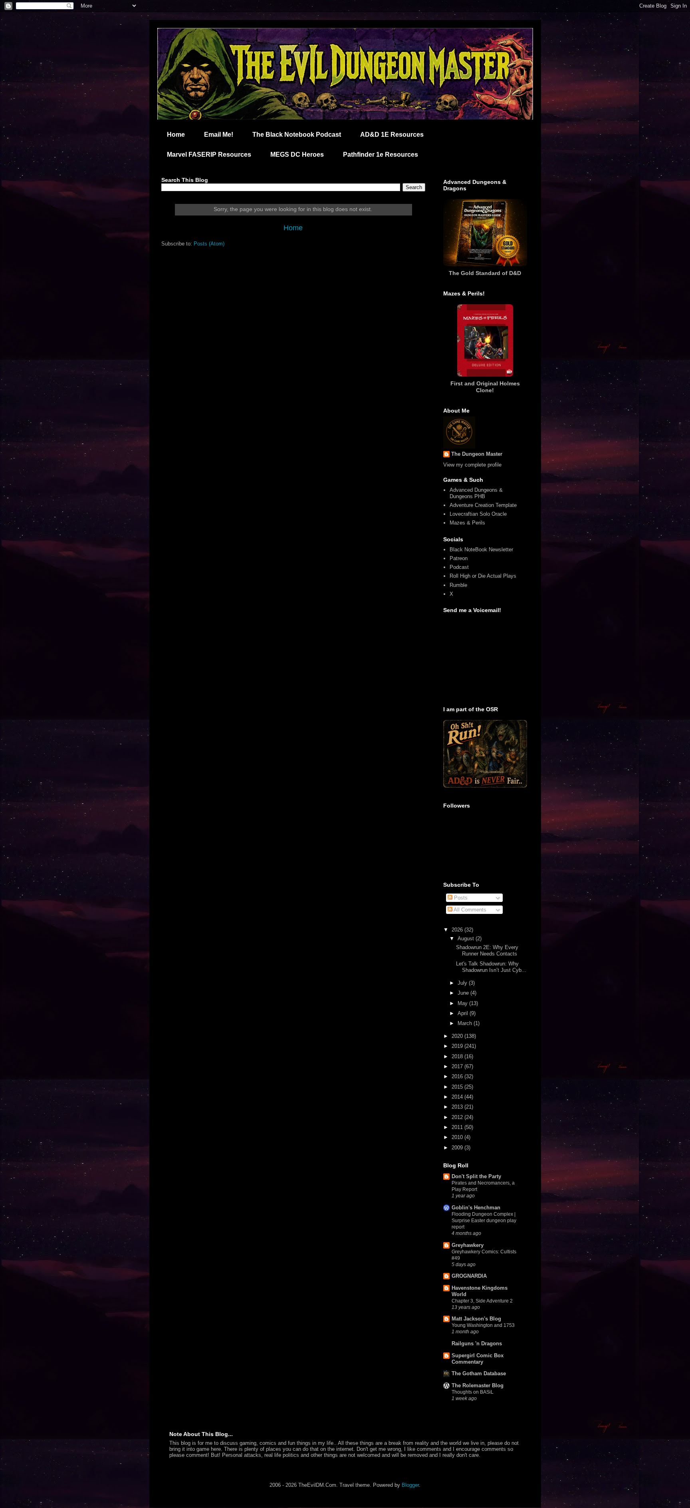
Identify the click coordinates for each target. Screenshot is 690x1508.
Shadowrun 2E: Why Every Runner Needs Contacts (487, 950)
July (463, 983)
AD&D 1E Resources (392, 134)
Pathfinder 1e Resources (380, 154)
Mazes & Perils (467, 523)
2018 (458, 1056)
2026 (458, 930)
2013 (458, 1107)
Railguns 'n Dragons (477, 1343)
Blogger (410, 1485)
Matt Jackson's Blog (476, 1319)
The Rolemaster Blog (478, 1385)
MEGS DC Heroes (297, 154)
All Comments (469, 910)
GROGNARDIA (469, 1276)
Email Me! (218, 134)
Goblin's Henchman (476, 1208)
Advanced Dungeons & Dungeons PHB (476, 493)
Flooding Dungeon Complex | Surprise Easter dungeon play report (484, 1220)
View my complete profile (472, 465)
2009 (458, 1148)
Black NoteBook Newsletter (481, 550)
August (467, 939)
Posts (460, 898)
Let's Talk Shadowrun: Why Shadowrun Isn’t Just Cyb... (491, 967)
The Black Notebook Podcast (296, 134)
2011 (458, 1127)
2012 (458, 1117)
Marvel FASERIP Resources (209, 154)
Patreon (459, 558)
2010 (458, 1137)
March (466, 1023)
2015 (458, 1087)
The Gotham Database (479, 1373)
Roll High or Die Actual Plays (483, 576)
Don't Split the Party (476, 1176)
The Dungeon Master (476, 454)
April (464, 1013)
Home (176, 134)
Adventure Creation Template (483, 505)
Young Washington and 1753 (483, 1325)
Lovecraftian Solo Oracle (478, 514)
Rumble (458, 585)
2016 (458, 1076)
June (464, 993)
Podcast (459, 567)
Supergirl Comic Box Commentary (478, 1358)
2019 (458, 1046)
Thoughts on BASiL (473, 1392)
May (463, 1003)
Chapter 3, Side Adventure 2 (482, 1301)
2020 (458, 1036)
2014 (458, 1097)
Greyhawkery (468, 1245)
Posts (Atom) (209, 244)
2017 (458, 1066)
